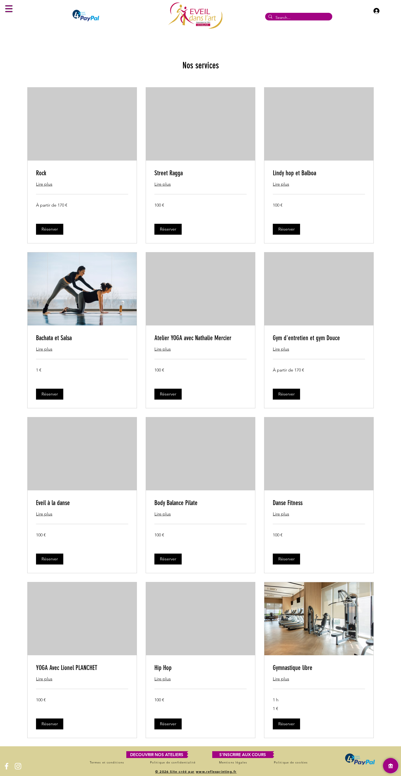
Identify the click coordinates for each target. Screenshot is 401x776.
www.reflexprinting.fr (216, 771)
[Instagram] (18, 766)
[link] (82, 173)
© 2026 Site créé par (174, 771)
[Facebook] (6, 766)
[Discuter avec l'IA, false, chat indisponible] (390, 765)
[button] (9, 8)
